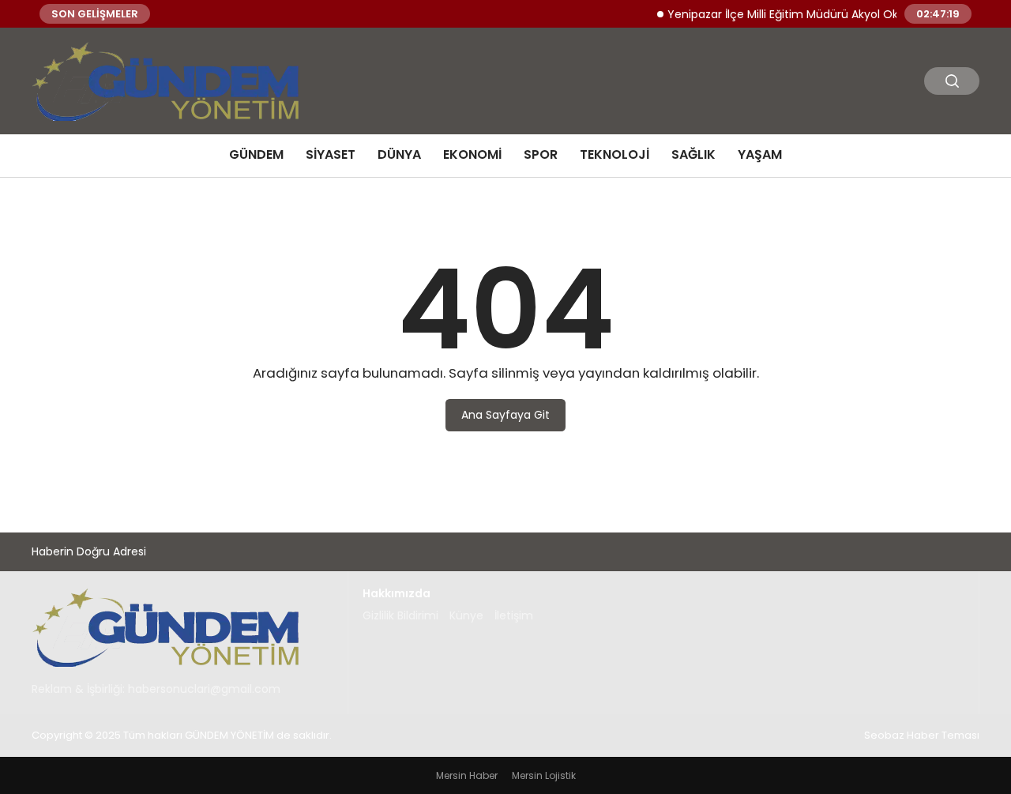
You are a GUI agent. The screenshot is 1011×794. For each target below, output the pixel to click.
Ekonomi (472, 154)
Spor (541, 154)
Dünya (399, 154)
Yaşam (760, 154)
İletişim (513, 615)
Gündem (256, 154)
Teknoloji (614, 154)
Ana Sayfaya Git (505, 415)
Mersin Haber (467, 775)
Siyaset (330, 154)
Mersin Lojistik (544, 775)
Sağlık (693, 154)
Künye (466, 615)
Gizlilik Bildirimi (400, 615)
